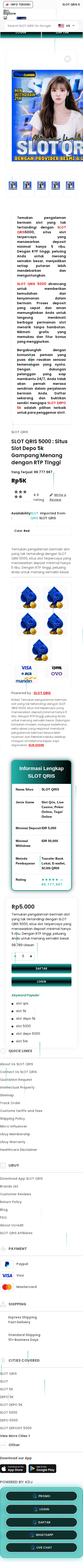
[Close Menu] (5, 19)
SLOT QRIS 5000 (31, 284)
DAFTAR (62, 32)
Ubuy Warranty (12, 1142)
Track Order (10, 1103)
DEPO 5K (7, 1397)
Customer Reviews (15, 1194)
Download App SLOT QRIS (21, 1178)
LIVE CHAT (44, 1548)
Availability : (20, 515)
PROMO (44, 1494)
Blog (4, 1209)
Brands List (9, 1186)
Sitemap (7, 1095)
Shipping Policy (12, 1118)
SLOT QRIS (19, 432)
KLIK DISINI (36, 745)
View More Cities (14, 1436)
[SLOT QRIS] (21, 17)
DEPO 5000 (9, 1420)
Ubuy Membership (15, 1134)
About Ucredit (12, 1225)
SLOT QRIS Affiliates (16, 1233)
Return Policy (11, 1202)
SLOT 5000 (8, 1412)
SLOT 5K (6, 1389)
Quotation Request (16, 1079)
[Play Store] (42, 1470)
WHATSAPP (44, 1535)
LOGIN (21, 32)
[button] (67, 59)
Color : (22, 531)
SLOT (4, 1381)
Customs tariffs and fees (21, 1110)
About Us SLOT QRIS (16, 1064)
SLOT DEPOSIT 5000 (16, 1428)
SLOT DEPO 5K (11, 1404)
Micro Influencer (13, 1126)
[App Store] (14, 1470)
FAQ (3, 1217)
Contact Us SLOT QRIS (18, 1072)
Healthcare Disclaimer (18, 1149)
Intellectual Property (17, 1087)
